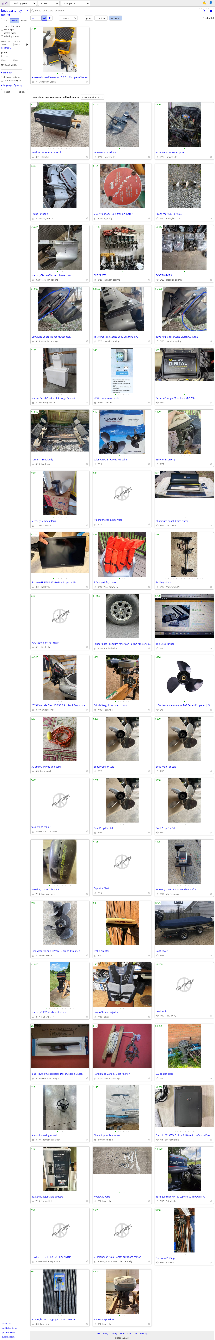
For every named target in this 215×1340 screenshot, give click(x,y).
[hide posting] (87, 82)
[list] (33, 18)
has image (9, 29)
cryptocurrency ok (12, 80)
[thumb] (39, 18)
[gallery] (44, 18)
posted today (10, 33)
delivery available (12, 77)
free (6, 56)
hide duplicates (11, 36)
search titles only (12, 26)
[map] (50, 18)
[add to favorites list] (33, 82)
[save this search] (211, 10)
